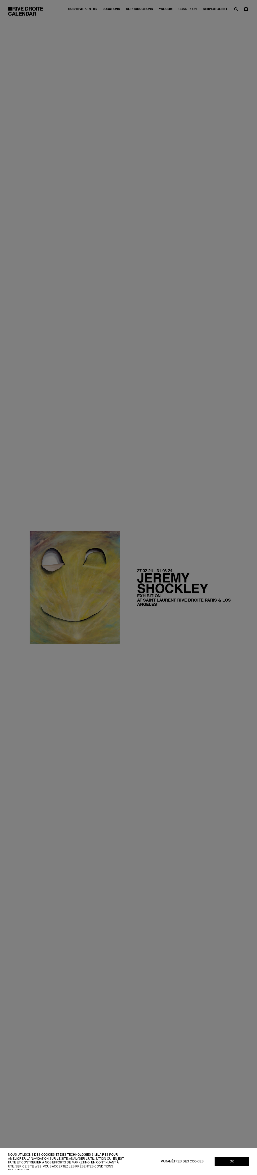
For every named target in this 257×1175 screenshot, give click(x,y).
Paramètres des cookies (182, 1161)
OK (232, 1161)
